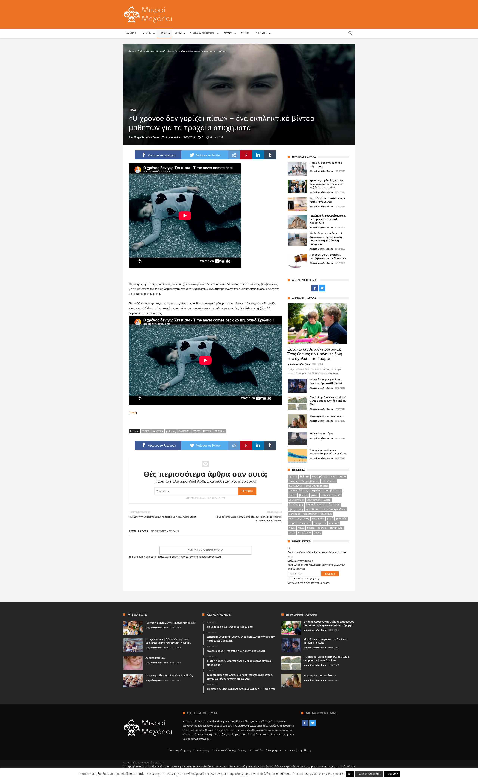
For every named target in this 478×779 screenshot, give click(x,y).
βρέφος (303, 495)
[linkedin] (258, 154)
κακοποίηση (310, 513)
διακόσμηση (296, 504)
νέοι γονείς (304, 523)
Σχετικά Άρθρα (138, 531)
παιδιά (310, 527)
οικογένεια (320, 523)
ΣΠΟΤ (196, 431)
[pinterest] (246, 154)
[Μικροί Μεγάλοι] (148, 6)
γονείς (314, 495)
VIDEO (145, 431)
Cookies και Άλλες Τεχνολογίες (229, 750)
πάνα (292, 527)
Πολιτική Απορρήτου (369, 773)
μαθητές (171, 431)
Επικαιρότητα (320, 476)
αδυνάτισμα (329, 481)
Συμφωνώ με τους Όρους (305, 578)
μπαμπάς (341, 518)
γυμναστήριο (296, 499)
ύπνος (317, 532)
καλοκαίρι (326, 513)
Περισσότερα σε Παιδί (165, 531)
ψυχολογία (304, 532)
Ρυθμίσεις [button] (392, 773)
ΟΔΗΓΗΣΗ (184, 431)
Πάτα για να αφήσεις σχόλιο (205, 550)
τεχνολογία (336, 527)
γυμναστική (313, 499)
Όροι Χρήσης (201, 750)
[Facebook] (314, 288)
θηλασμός (294, 513)
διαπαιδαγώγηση (315, 504)
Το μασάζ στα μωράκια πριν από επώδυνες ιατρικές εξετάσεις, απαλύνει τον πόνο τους (248, 516)
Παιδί (140, 51)
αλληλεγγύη (295, 485)
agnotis (293, 476)
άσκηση (293, 481)
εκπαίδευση (312, 509)
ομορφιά (334, 523)
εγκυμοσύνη (296, 509)
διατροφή (334, 504)
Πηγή (133, 412)
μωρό (292, 523)
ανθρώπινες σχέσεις (317, 485)
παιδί (301, 527)
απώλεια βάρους (298, 490)
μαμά (330, 518)
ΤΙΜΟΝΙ (207, 431)
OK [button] (349, 773)
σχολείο (322, 527)
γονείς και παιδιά (330, 495)
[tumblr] (270, 154)
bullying (304, 476)
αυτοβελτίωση (333, 490)
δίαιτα (326, 499)
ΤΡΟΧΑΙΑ (220, 431)
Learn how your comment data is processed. (196, 556)
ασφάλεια (316, 490)
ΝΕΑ (333, 476)
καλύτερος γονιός (299, 518)
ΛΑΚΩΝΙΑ (158, 431)
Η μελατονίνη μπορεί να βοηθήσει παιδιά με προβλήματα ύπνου (163, 514)
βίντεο (292, 495)
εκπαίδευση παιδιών (333, 509)
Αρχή (131, 51)
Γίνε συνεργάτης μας (179, 750)
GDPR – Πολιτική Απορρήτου (265, 750)
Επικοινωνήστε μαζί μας (297, 750)
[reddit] (234, 154)
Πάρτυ (342, 476)
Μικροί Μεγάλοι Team (146, 137)
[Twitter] (322, 288)
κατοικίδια (318, 518)
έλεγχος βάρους (310, 481)
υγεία (292, 532)
